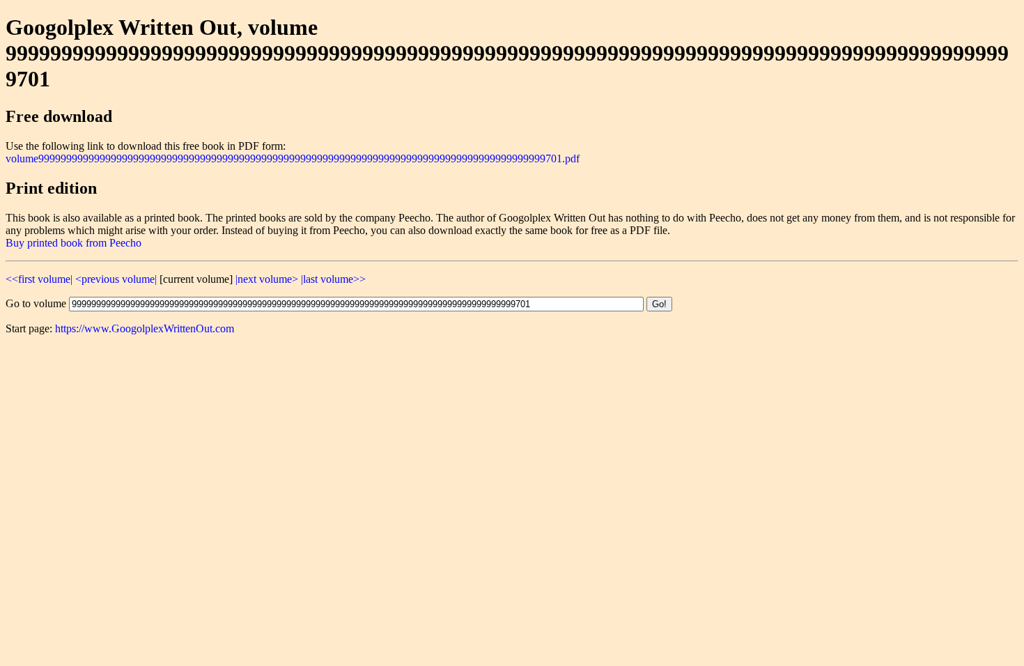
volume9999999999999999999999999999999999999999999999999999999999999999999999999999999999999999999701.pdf (293, 158)
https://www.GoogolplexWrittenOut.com (144, 328)
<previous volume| (116, 279)
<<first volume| (39, 279)
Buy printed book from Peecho (73, 243)
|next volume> (266, 279)
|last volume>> (333, 279)
